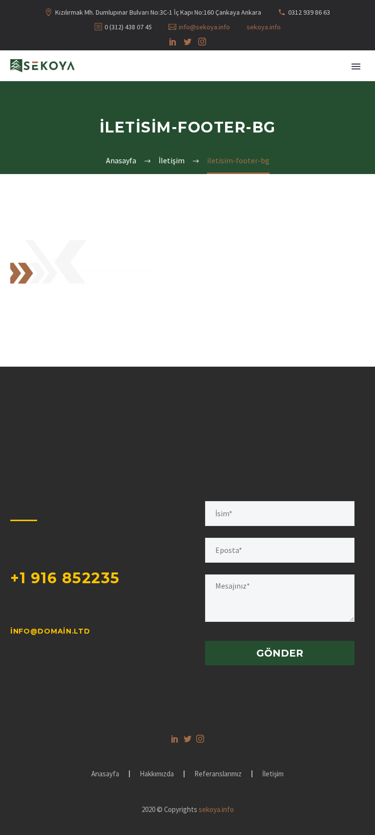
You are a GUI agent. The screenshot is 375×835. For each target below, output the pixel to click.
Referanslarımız (218, 774)
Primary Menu (356, 66)
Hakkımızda (157, 774)
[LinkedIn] (173, 41)
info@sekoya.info (204, 26)
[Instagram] (202, 41)
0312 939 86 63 (309, 12)
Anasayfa (105, 774)
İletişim (273, 774)
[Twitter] (187, 41)
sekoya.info (264, 26)
